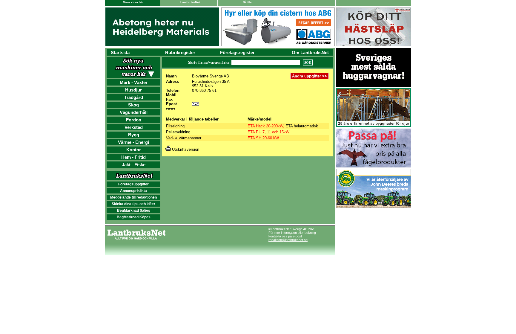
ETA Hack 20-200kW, (266, 126)
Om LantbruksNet (310, 52)
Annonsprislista (133, 191)
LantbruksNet (190, 2)
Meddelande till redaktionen (133, 197)
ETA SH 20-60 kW (263, 138)
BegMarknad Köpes (133, 217)
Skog (133, 104)
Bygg (133, 134)
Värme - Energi (133, 142)
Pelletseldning (178, 132)
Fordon (133, 119)
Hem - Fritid (133, 157)
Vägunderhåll (134, 112)
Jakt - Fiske (133, 164)
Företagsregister (237, 52)
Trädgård (133, 97)
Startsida (120, 52)
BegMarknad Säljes (133, 210)
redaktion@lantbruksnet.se (288, 240)
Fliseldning (175, 126)
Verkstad (134, 127)
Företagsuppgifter (133, 184)
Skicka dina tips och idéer (133, 204)
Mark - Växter (134, 82)
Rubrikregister (180, 52)
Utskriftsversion (185, 149)
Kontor (133, 149)
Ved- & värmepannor (183, 138)
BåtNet (247, 2)
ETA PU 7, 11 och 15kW (268, 132)
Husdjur (133, 89)
